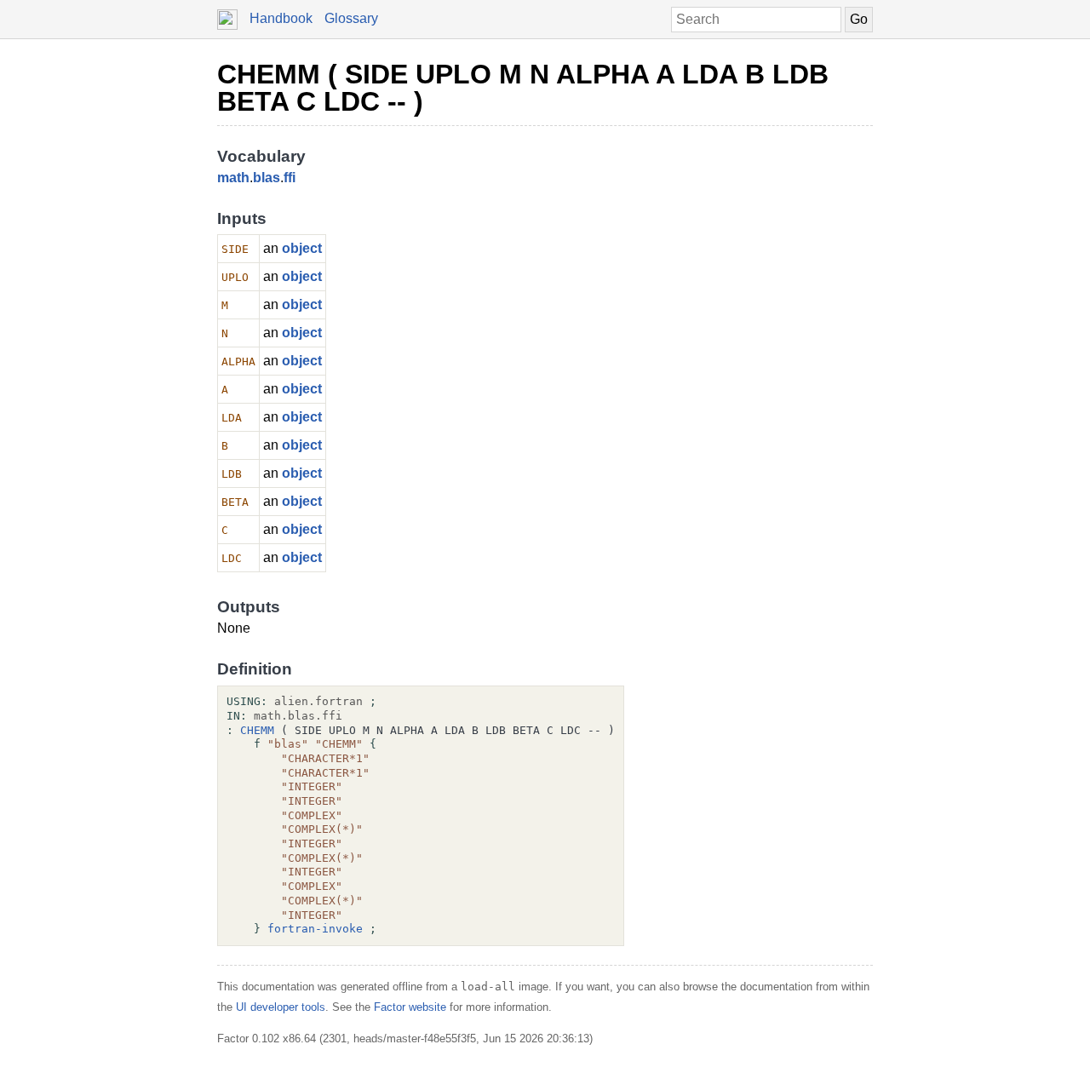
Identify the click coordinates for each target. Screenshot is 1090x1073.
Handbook (281, 18)
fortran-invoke (315, 928)
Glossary (351, 18)
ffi (289, 177)
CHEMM (257, 730)
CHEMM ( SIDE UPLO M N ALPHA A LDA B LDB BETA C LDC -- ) (523, 88)
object (302, 248)
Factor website (410, 1007)
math (233, 177)
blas (266, 177)
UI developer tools (280, 1007)
